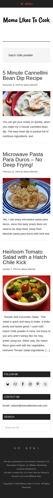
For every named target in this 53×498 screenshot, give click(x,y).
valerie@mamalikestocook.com (29, 405)
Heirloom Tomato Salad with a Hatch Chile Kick (25, 257)
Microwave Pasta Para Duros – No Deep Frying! (23, 159)
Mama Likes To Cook (26, 20)
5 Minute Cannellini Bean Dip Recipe (25, 75)
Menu (29, 3)
